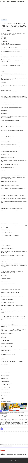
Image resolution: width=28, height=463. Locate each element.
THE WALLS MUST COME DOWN (4, 413)
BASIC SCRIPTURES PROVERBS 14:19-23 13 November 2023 (22, 415)
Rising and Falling (15, 144)
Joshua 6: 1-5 (18, 65)
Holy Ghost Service (4, 412)
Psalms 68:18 (7, 130)
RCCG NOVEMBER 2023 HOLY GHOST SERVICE (19, 412)
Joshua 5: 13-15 (2, 309)
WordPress (13, 460)
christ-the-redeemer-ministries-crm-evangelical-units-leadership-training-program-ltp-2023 (13, 34)
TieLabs (18, 460)
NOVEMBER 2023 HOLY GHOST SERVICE (10, 412)
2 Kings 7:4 (2, 248)
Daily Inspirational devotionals (14, 2)
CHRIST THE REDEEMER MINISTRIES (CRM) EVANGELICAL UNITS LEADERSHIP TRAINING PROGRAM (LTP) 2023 (4, 416)
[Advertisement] (14, 13)
